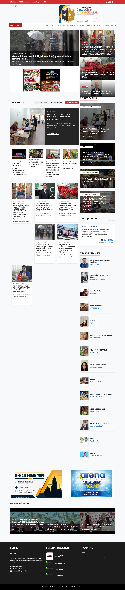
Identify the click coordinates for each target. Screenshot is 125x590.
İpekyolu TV (60, 561)
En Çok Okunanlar (72, 102)
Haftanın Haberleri (56, 102)
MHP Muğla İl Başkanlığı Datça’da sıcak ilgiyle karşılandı (36, 164)
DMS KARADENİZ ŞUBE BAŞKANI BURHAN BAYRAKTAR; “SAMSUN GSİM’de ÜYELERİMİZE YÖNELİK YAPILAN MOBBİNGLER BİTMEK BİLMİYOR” (53, 170)
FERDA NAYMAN (96, 365)
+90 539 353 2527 (18, 566)
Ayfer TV (59, 554)
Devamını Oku (53, 133)
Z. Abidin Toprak (96, 453)
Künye (46, 2)
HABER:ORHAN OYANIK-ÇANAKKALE (91, 106)
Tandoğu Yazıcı (95, 439)
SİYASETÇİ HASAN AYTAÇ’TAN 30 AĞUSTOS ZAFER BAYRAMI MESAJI (97, 92)
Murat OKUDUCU (96, 394)
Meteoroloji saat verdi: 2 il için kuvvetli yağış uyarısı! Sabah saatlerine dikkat (44, 247)
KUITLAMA (85, 86)
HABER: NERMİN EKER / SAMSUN (90, 194)
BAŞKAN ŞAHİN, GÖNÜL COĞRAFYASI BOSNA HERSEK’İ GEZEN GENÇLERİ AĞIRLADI (44, 57)
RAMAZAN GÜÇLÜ (96, 424)
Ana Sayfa (36, 2)
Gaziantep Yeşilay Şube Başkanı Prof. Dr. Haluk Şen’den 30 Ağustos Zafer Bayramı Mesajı (44, 207)
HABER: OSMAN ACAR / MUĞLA (90, 172)
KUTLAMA (85, 42)
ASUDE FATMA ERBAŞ (98, 277)
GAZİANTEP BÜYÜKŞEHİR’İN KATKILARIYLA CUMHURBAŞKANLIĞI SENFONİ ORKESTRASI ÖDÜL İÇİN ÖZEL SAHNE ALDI (19, 170)
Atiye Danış (94, 291)
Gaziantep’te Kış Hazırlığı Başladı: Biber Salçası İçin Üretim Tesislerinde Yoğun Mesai (98, 74)
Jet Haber (59, 567)
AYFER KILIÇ (94, 306)
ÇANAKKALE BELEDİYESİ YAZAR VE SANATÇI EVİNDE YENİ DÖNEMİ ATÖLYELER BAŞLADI (60, 116)
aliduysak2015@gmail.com (21, 569)
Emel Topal (94, 350)
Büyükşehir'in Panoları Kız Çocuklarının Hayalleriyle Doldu (70, 166)
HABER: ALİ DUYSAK (87, 68)
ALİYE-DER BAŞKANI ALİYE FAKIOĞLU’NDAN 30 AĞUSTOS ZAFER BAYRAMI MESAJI (21, 288)
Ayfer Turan (94, 320)
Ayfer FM (59, 573)
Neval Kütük (94, 409)
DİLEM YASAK (107, 238)
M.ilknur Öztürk (95, 380)
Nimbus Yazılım (78, 585)
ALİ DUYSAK (94, 262)
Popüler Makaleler (41, 102)
